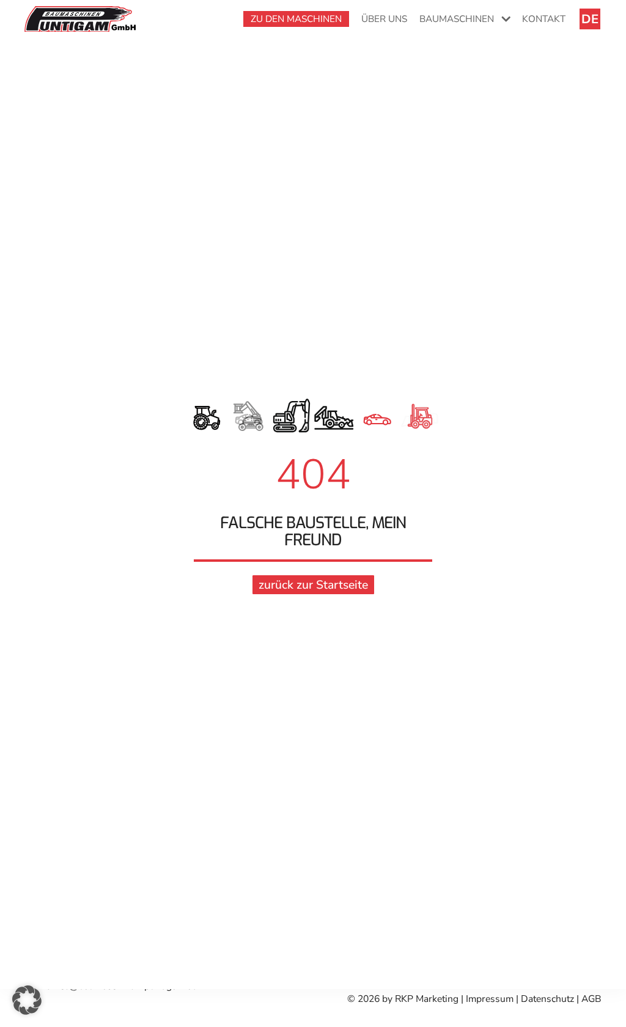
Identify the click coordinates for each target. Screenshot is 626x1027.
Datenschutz (547, 999)
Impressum (491, 999)
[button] (27, 1000)
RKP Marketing (426, 999)
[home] (80, 18)
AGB (591, 999)
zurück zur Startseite (313, 584)
